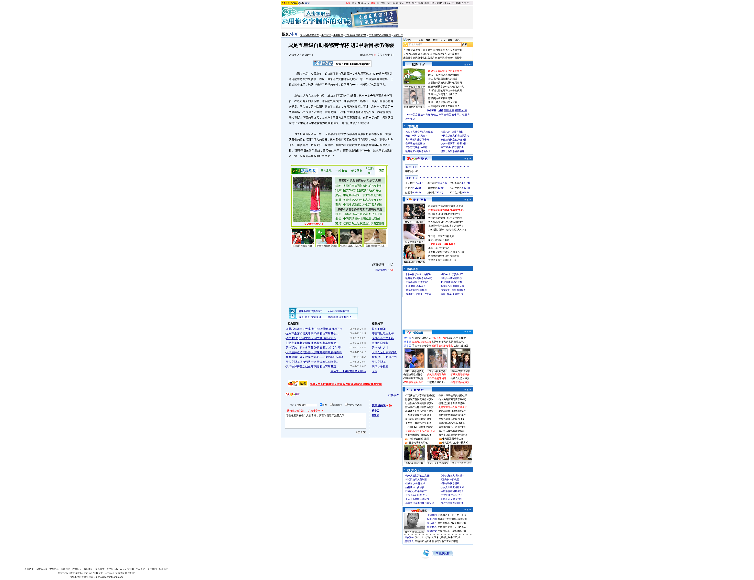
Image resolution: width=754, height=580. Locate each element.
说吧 (439, 3)
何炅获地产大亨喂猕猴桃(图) (420, 395)
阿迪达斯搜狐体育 (309, 35)
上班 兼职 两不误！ (415, 286)
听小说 (407, 341)
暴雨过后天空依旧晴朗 (446, 541)
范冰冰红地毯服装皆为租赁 (419, 407)
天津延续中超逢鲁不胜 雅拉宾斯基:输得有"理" (314, 347)
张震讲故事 (452, 337)
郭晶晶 (413, 114)
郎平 (441, 114)
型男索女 (432, 531)
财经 (373, 3)
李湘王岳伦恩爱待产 (438, 248)
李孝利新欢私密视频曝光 (452, 423)
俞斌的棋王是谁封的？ (447, 106)
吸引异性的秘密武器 (451, 278)
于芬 (459, 114)
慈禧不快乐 (441, 57)
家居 (395, 3)
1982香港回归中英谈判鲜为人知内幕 (447, 229)
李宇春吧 (432, 183)
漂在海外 (409, 537)
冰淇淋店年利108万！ (452, 491)
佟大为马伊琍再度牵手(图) (452, 399)
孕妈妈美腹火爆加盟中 (452, 475)
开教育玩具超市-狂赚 (416, 147)
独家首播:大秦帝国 (438, 206)
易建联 (458, 110)
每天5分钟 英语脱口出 (452, 147)
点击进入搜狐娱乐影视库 (452, 430)
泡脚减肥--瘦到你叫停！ (453, 290)
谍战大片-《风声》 (414, 222)
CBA (407, 114)
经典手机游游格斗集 (442, 345)
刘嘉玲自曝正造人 (436, 382)
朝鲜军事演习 (443, 49)
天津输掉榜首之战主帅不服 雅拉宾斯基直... (312, 366)
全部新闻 (152, 569)
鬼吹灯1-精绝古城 (421, 341)
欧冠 (464, 114)
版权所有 (130, 573)
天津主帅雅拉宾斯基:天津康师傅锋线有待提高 (314, 352)
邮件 (414, 3)
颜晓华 (431, 86)
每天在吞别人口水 (414, 532)
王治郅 (421, 114)
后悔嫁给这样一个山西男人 (452, 527)
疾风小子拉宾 (380, 366)
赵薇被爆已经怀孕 (413, 374)
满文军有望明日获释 (438, 240)
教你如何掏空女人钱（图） (455, 139)
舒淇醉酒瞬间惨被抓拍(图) (452, 411)
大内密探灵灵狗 (436, 217)
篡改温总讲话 (425, 53)
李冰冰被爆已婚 (437, 371)
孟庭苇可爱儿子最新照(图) (452, 427)
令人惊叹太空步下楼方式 (455, 442)
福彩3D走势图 (460, 345)
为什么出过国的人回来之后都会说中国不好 (437, 537)
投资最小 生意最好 (415, 483)
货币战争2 (459, 341)
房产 (389, 3)
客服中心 (88, 569)
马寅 (430, 94)
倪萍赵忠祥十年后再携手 (452, 403)
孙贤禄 (431, 82)
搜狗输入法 (42, 569)
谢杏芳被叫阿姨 (444, 98)
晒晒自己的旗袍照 (424, 541)
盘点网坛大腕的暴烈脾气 (418, 419)
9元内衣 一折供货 (450, 479)
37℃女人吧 (456, 192)
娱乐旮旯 (432, 523)
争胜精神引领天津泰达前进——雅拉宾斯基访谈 (315, 357)
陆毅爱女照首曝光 (460, 378)
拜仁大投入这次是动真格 (446, 74)
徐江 (430, 78)
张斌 (430, 102)
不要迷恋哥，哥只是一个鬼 (452, 515)
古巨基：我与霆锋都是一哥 (442, 259)
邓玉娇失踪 (429, 49)
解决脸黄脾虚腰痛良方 (452, 286)
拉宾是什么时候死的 (384, 357)
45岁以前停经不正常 (451, 282)
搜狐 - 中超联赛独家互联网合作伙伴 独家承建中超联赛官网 (346, 384)
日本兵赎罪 (456, 49)
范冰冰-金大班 (455, 206)
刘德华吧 (432, 187)
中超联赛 (338, 35)
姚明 (446, 110)
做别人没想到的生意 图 (417, 475)
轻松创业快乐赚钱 (450, 483)
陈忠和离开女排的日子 (445, 94)
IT (378, 3)
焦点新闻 (432, 515)
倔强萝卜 (433, 214)
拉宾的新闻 (379, 328)
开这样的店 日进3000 (416, 282)
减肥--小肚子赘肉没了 (452, 274)
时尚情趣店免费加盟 (416, 479)
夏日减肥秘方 (440, 53)
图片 (449, 40)
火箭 (451, 110)
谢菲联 (408, 171)
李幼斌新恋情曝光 (460, 374)
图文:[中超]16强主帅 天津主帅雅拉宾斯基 (311, 338)
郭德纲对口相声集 (421, 337)
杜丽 (464, 110)
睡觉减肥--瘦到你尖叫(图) (418, 278)
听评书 (407, 337)
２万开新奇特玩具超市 (417, 499)
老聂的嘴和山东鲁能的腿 (449, 90)
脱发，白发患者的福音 (452, 151)
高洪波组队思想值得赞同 (449, 82)
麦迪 (454, 114)
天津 (374, 371)
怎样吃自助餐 (380, 342)
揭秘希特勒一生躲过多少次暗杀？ (446, 225)
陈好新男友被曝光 (460, 382)
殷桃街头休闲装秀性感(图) (419, 403)
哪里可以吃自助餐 (383, 333)
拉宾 (416, 171)
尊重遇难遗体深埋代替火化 (419, 503)
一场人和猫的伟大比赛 (445, 102)
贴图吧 (408, 192)
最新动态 (398, 35)
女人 (401, 3)
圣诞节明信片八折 (413, 382)
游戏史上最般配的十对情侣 (453, 434)
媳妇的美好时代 (452, 214)
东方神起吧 (455, 187)
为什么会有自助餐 (383, 338)
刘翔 (428, 114)
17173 (465, 3)
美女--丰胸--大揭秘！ (416, 135)
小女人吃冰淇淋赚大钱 (452, 487)
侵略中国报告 (454, 57)
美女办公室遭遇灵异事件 (418, 423)
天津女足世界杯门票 (384, 352)
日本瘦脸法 (453, 53)
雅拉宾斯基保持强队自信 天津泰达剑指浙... (312, 361)
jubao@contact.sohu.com (109, 577)
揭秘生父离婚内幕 (460, 371)
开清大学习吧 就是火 (416, 495)
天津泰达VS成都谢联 (380, 35)
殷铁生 (434, 114)
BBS (433, 3)
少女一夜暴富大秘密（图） (455, 143)
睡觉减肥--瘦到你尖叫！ (418, 151)
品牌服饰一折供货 (414, 487)
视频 (408, 3)
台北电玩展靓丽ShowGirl (418, 434)
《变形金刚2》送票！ (420, 438)
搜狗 (458, 3)
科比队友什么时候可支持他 (450, 86)
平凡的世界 (447, 341)
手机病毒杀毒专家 (421, 345)
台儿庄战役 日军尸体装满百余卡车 (446, 221)
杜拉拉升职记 (439, 337)
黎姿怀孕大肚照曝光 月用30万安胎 (446, 252)
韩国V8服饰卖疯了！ (451, 495)
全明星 (447, 114)
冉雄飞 (431, 90)
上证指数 (410, 183)
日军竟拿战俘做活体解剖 (418, 415)
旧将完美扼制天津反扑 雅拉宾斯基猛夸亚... (312, 342)
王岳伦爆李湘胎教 (418, 442)
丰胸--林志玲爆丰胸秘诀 (418, 274)
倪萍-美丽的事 (454, 217)
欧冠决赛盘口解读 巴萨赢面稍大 (445, 70)
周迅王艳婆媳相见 (436, 378)
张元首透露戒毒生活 (452, 438)
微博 (427, 3)
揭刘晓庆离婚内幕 (436, 374)
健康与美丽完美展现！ (417, 290)
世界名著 (436, 341)
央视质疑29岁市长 (413, 49)
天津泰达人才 (380, 347)
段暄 (430, 74)
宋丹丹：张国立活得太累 (441, 236)
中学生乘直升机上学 (414, 87)
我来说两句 (367, 54)
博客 (420, 3)
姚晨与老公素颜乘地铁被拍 (419, 411)
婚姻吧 (431, 192)
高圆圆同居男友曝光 (414, 107)
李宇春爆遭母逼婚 (413, 378)
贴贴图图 (432, 519)
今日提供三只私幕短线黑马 (455, 135)
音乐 (442, 40)
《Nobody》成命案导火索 (419, 427)
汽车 (383, 3)
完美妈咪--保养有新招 (452, 131)
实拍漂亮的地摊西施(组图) (452, 415)
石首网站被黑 (410, 53)
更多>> (468, 64)
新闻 (348, 3)
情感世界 (432, 527)
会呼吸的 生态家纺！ (416, 143)
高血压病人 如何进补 (451, 499)
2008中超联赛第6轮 (355, 35)
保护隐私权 (112, 569)
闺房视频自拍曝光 (414, 242)
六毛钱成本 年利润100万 (454, 503)
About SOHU (127, 569)
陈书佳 (431, 98)
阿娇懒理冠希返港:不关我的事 (443, 256)
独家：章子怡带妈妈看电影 (453, 395)
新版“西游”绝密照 (414, 463)
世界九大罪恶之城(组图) (451, 419)
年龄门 (413, 119)
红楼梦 (462, 337)
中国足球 (326, 35)
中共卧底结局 (427, 57)
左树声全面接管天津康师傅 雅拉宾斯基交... (312, 333)
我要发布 (393, 395)
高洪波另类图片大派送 (445, 78)
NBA (440, 110)
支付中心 (54, 569)
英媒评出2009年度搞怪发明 (452, 519)
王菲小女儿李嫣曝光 (437, 463)
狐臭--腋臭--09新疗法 (452, 294)
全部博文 (163, 569)
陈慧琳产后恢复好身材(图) (419, 399)
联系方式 (99, 569)
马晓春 (431, 106)
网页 (428, 40)
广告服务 (77, 569)
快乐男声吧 (455, 183)
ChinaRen (448, 3)
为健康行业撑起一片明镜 (418, 294)
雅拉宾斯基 (379, 361)
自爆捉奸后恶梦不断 (414, 262)
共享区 (407, 345)
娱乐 (363, 3)
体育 (354, 3)
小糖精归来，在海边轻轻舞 (452, 531)
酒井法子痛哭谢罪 (461, 463)
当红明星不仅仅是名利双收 (452, 523)
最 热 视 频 (419, 199)
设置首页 (29, 569)
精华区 (375, 410)
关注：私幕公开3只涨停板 (419, 131)
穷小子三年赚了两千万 (417, 139)
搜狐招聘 (65, 569)
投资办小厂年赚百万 (416, 491)
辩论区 (375, 415)
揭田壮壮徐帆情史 (414, 371)
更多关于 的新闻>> (348, 371)
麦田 (440, 214)
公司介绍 (140, 569)
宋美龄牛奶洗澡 (411, 57)
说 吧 (424, 158)
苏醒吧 (408, 187)
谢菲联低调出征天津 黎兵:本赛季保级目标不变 (314, 328)
